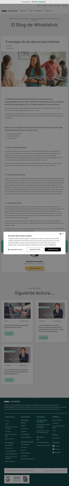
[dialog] (34, 243)
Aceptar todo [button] (53, 249)
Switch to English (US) (38, 2)
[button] (15, 249)
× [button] (62, 233)
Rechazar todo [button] (35, 249)
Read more (53, 245)
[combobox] (60, 234)
